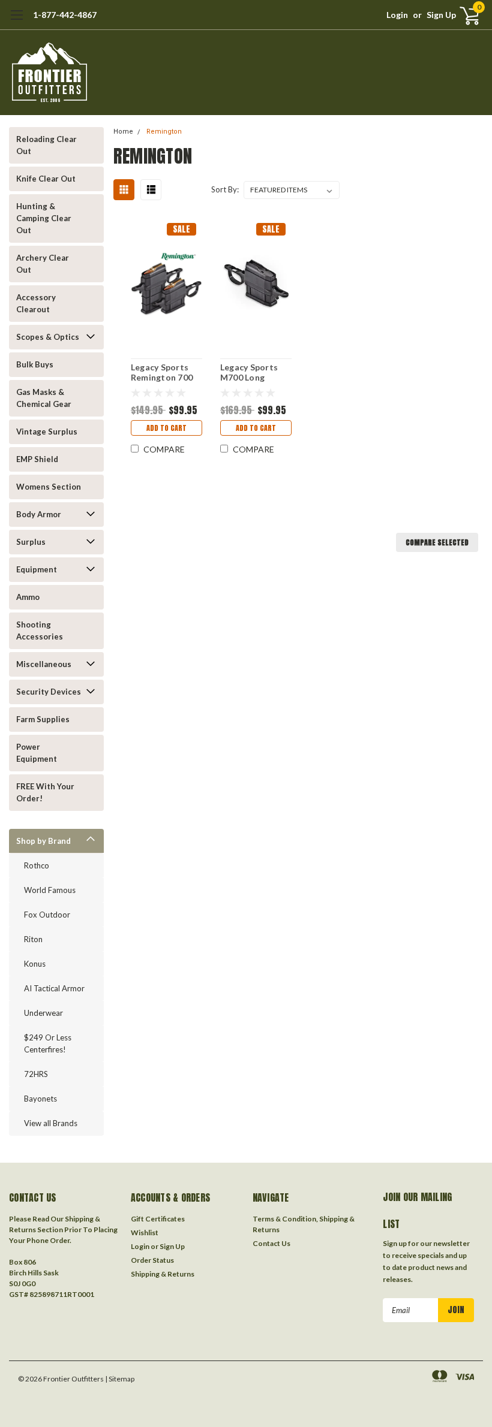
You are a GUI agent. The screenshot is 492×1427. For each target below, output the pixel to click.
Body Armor (38, 514)
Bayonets (40, 1098)
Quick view (166, 282)
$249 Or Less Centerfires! (47, 1043)
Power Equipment (36, 753)
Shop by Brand (43, 841)
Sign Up (441, 15)
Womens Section (48, 486)
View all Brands (50, 1123)
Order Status (152, 1260)
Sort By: (225, 189)
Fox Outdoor (47, 914)
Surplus (31, 542)
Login (397, 15)
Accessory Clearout (36, 303)
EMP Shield (37, 459)
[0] (465, 15)
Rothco (36, 865)
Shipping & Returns (162, 1273)
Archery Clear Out (42, 263)
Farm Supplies (43, 719)
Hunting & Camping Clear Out (43, 218)
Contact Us (271, 1243)
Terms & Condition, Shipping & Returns (304, 1224)
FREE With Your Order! (45, 792)
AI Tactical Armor (54, 988)
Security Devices (48, 691)
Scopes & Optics (47, 337)
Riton (33, 939)
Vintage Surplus (46, 431)
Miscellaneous (43, 664)
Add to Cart (166, 428)
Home (123, 131)
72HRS (36, 1074)
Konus (35, 964)
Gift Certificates (158, 1218)
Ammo (28, 597)
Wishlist (144, 1232)
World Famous (50, 890)
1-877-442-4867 (65, 15)
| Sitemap (119, 1378)
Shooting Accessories (39, 630)
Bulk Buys (34, 364)
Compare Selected (437, 542)
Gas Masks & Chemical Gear (43, 398)
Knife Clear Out (46, 178)
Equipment (36, 569)
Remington (164, 131)
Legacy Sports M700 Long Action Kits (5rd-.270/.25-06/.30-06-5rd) (250, 372)
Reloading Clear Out (46, 145)
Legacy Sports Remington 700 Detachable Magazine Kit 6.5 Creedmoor (165, 372)
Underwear (43, 1013)
